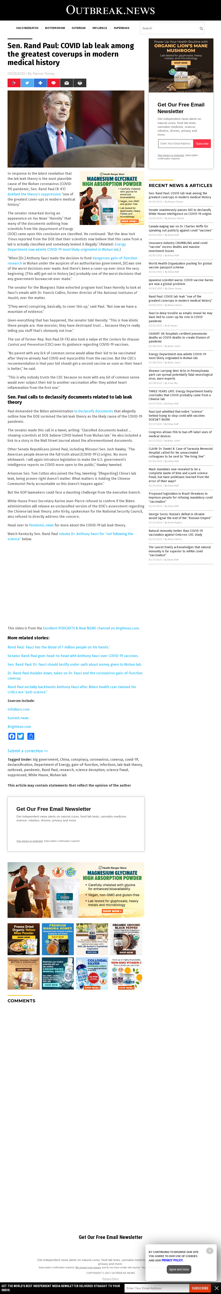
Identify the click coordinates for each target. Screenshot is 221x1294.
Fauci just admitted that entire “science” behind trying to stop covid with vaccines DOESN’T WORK (177, 415)
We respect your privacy (88, 1267)
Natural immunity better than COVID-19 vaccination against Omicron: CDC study (176, 533)
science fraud (117, 770)
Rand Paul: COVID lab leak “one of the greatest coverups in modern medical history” (180, 298)
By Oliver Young (173, 288)
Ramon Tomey (44, 74)
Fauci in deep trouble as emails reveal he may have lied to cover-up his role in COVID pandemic (180, 317)
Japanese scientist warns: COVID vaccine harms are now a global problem (181, 282)
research (66, 770)
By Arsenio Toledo (174, 218)
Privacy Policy (110, 1278)
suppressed (17, 775)
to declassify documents (93, 411)
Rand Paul (50, 770)
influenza (99, 28)
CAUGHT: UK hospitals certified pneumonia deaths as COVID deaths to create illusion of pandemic (179, 337)
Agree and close (179, 1269)
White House (38, 775)
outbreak (79, 28)
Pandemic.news (41, 525)
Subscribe (200, 1288)
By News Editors (173, 305)
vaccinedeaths (27, 28)
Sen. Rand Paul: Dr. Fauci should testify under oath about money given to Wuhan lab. (75, 664)
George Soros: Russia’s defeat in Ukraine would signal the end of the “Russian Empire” (180, 516)
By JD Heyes (171, 325)
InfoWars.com (19, 709)
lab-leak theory (129, 765)
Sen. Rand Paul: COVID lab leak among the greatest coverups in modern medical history (180, 195)
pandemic (32, 770)
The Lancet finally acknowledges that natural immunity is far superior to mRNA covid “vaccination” (180, 551)
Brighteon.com (19, 727)
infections (108, 765)
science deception (90, 770)
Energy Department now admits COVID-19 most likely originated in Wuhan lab (177, 356)
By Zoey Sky (171, 383)
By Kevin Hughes (173, 522)
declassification (20, 765)
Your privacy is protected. (29, 841)
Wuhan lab (58, 775)
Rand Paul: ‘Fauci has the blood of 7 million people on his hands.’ (58, 647)
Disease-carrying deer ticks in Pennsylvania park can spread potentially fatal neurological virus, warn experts (181, 374)
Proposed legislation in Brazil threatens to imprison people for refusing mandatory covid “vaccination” (181, 497)
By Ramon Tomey (174, 201)
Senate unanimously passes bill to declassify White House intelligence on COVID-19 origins (180, 212)
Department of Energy (52, 765)
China (64, 759)
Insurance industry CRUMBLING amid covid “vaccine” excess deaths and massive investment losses (178, 247)
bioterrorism (55, 28)
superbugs (121, 28)
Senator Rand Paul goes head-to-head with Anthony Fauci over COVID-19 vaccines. (73, 656)
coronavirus (99, 759)
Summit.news (18, 718)
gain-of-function (84, 765)
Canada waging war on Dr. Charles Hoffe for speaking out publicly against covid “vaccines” (181, 228)
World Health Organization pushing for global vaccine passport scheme (180, 265)
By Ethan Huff (172, 235)
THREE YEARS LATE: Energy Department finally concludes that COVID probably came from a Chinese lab (180, 395)
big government (45, 759)
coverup (116, 759)
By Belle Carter (173, 346)
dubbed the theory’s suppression (34, 194)
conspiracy (79, 759)
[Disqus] (76, 1061)
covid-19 (131, 759)
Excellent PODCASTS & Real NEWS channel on (91, 628)
